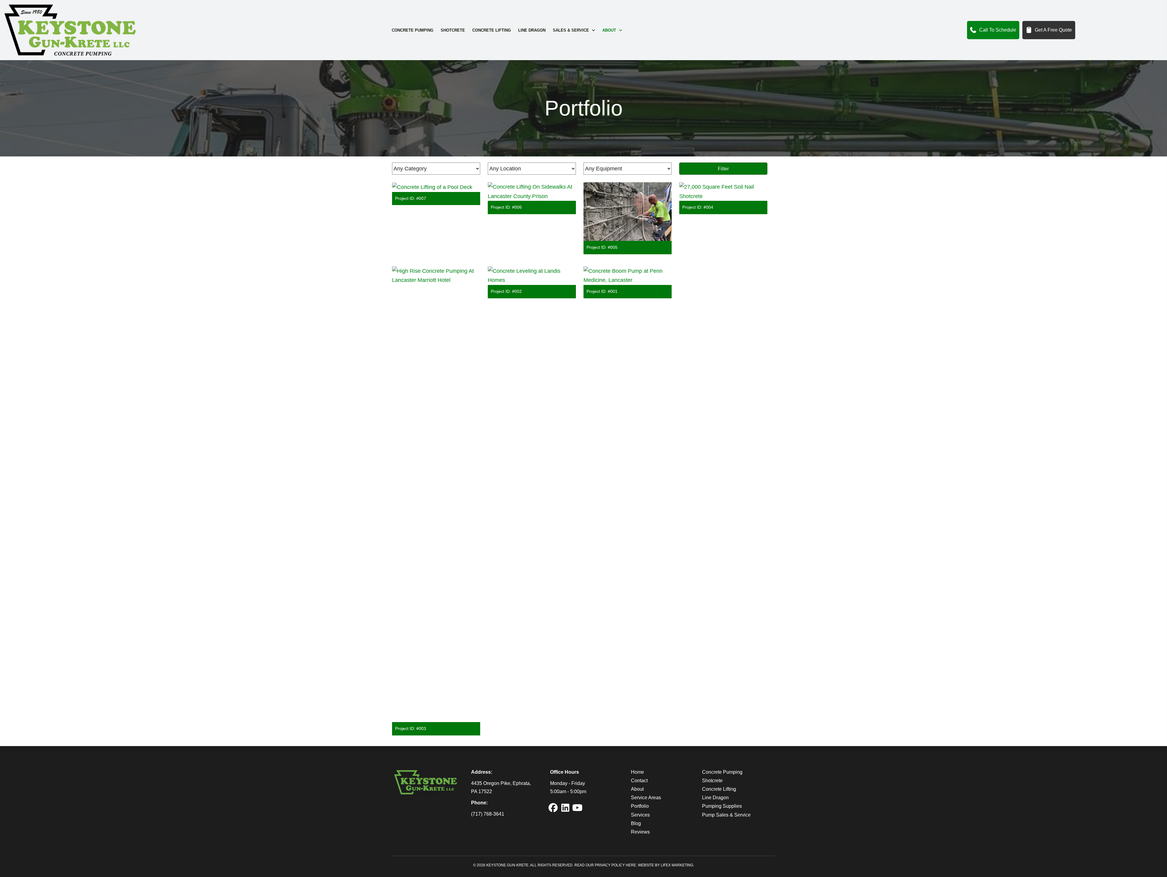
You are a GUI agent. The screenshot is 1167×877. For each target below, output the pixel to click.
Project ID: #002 (506, 291)
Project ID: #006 (506, 207)
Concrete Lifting (719, 789)
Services (640, 814)
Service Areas (646, 797)
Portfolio (640, 806)
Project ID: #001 (602, 291)
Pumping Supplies (722, 806)
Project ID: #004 (697, 207)
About (637, 789)
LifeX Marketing (677, 865)
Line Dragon (715, 797)
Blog (636, 823)
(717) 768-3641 (487, 814)
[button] (553, 808)
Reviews (640, 831)
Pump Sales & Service (726, 814)
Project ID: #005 (602, 247)
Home (637, 772)
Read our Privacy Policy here (605, 865)
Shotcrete (712, 780)
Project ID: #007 (410, 198)
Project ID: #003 (410, 728)
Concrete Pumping (722, 772)
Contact (639, 780)
